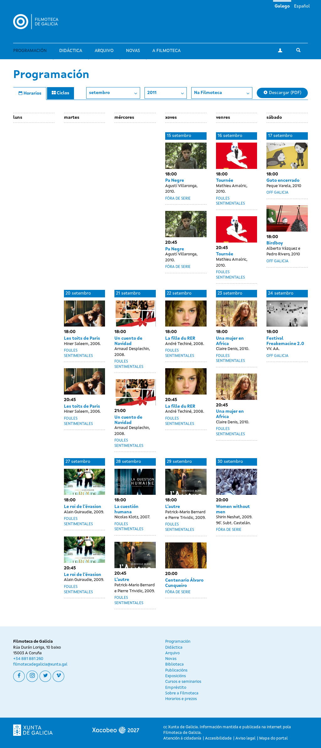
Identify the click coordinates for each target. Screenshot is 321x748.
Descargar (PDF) (284, 93)
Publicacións (176, 670)
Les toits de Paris (82, 338)
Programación (30, 51)
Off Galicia (277, 193)
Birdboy (274, 243)
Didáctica (70, 51)
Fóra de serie (178, 199)
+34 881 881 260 (28, 659)
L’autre (121, 580)
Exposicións (175, 676)
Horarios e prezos (181, 699)
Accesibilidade (218, 738)
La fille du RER (180, 338)
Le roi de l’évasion (82, 507)
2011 (151, 93)
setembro (99, 93)
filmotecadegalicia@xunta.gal (40, 664)
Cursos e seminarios (183, 682)
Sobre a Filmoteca (181, 693)
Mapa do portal (273, 738)
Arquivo (104, 51)
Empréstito (175, 688)
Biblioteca (174, 664)
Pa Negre (174, 180)
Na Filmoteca (208, 93)
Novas (133, 51)
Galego (282, 6)
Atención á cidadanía (182, 738)
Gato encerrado (282, 180)
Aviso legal (245, 738)
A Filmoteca (166, 51)
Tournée (224, 180)
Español (302, 6)
